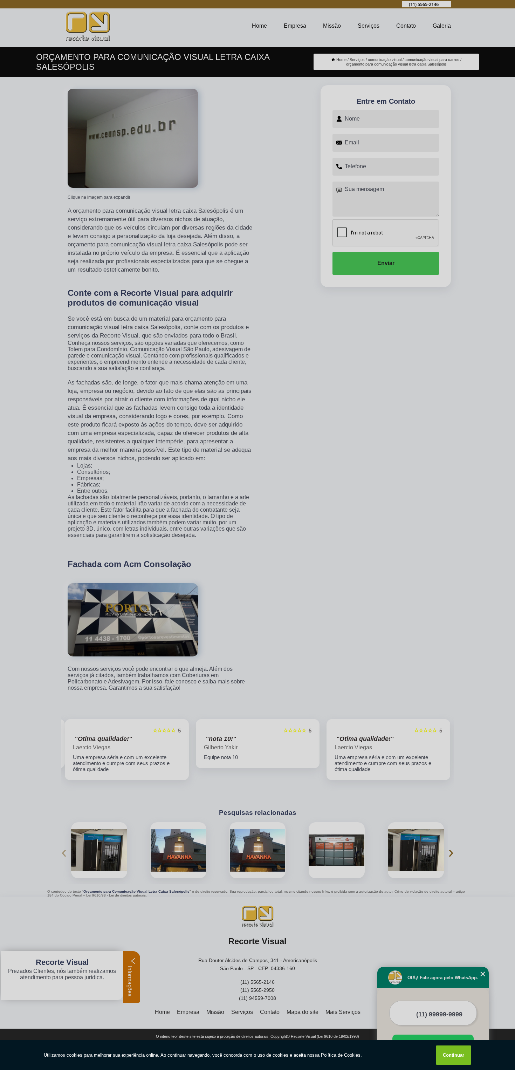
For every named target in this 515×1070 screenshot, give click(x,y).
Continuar (453, 1055)
